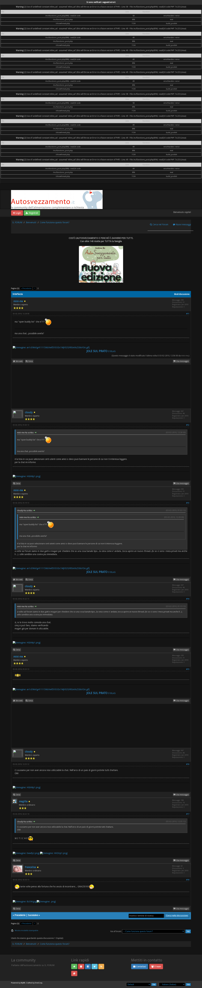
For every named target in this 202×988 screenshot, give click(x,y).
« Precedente (26, 288)
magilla (23, 801)
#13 (187, 503)
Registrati (33, 213)
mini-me (18, 301)
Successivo (33, 915)
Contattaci (140, 966)
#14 (187, 599)
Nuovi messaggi (183, 224)
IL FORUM (17, 222)
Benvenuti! (31, 222)
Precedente (20, 915)
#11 (187, 314)
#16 (187, 764)
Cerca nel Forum (160, 224)
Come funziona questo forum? (54, 222)
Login (18, 213)
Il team (157, 966)
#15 (187, 669)
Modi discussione (181, 294)
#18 (187, 880)
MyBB (23, 983)
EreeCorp (38, 983)
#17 (187, 814)
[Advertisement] (101, 386)
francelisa (30, 867)
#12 (187, 425)
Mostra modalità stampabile (26, 931)
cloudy (29, 412)
